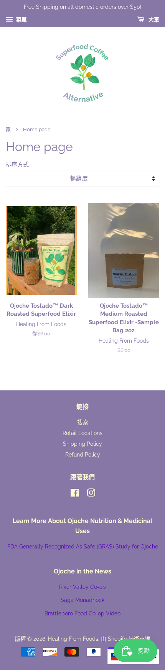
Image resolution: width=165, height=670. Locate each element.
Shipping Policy (82, 443)
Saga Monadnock (82, 600)
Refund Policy (82, 454)
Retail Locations (82, 433)
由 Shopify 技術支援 (125, 638)
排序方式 (17, 164)
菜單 (21, 20)
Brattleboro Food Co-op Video (82, 613)
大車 (153, 20)
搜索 (82, 422)
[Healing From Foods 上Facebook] (74, 494)
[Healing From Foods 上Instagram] (91, 494)
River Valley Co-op (82, 586)
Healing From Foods (73, 638)
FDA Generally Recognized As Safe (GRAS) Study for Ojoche (82, 546)
